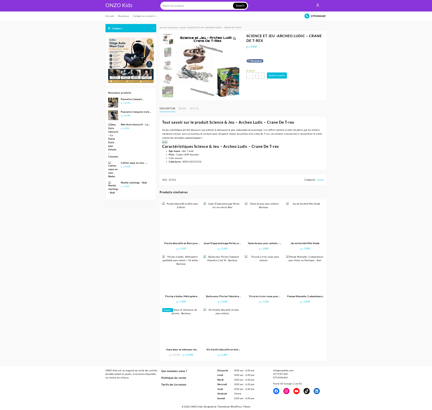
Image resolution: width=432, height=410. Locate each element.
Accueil (163, 27)
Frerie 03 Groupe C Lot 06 (287, 383)
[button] (235, 39)
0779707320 (280, 374)
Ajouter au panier (277, 75)
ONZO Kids (118, 5)
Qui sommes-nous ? (174, 370)
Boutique (173, 27)
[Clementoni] (254, 60)
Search (240, 5)
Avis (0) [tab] (194, 108)
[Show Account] (318, 5)
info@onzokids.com (283, 370)
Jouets (183, 27)
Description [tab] (167, 108)
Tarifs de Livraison (173, 384)
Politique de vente (173, 377)
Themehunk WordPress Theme (233, 406)
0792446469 (318, 16)
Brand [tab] (183, 108)
